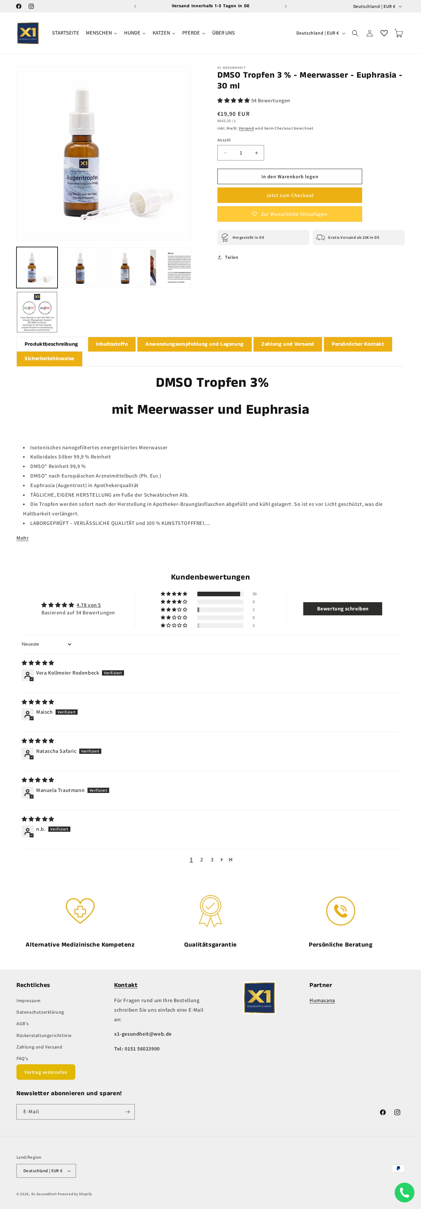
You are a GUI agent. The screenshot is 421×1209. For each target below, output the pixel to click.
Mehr (22, 537)
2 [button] (201, 859)
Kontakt (125, 985)
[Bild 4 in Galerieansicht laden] (170, 267)
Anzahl (223, 140)
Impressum (28, 1000)
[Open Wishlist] (384, 33)
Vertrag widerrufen (45, 1072)
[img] (38, 662)
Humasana (322, 1000)
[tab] (51, 344)
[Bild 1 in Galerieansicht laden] (37, 267)
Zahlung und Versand (39, 1047)
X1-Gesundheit (44, 1194)
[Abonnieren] (127, 1112)
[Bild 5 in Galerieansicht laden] (37, 312)
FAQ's (22, 1058)
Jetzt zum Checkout (290, 195)
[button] (355, 33)
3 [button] (212, 859)
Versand (246, 128)
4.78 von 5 (89, 605)
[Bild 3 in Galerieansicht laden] (126, 267)
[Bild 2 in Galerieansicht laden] (81, 267)
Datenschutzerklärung (40, 1012)
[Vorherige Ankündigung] (135, 6)
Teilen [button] (231, 257)
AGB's (22, 1023)
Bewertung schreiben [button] (343, 608)
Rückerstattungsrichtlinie (44, 1035)
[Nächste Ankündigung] (286, 6)
